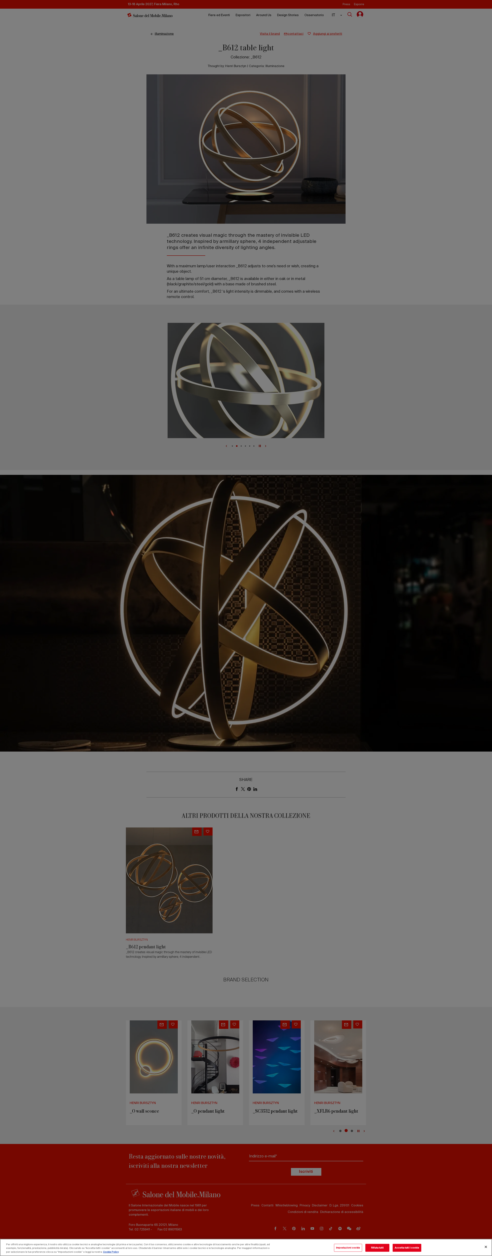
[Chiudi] (486, 1247)
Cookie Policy (111, 1252)
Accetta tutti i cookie (407, 1247)
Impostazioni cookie (348, 1247)
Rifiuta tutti (377, 1247)
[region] (246, 1247)
